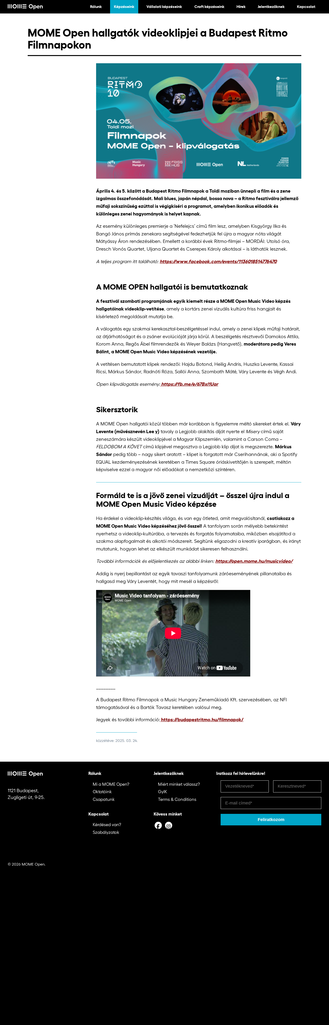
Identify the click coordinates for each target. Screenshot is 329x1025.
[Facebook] (158, 825)
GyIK (162, 791)
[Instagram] (168, 825)
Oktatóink (102, 791)
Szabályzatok (106, 832)
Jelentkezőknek (271, 6)
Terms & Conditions (177, 799)
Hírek (241, 6)
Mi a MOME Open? (111, 784)
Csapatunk (104, 799)
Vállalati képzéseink (164, 6)
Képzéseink (124, 6)
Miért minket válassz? (179, 784)
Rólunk (96, 6)
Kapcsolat (306, 6)
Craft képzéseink (209, 6)
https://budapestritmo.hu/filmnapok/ (201, 719)
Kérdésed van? (107, 824)
